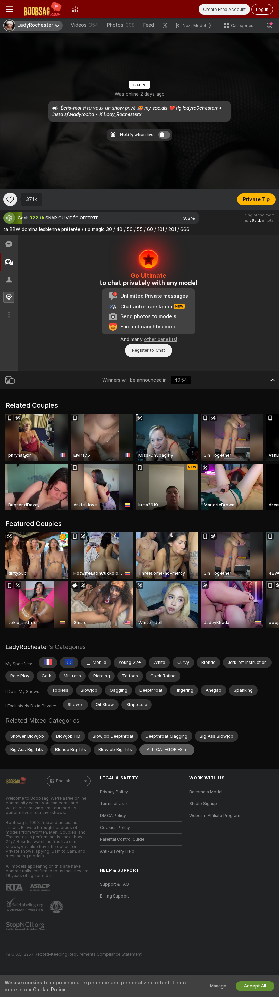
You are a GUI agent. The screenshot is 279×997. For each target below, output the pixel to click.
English (63, 781)
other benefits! (160, 339)
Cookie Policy (49, 989)
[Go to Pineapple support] (57, 907)
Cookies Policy (115, 827)
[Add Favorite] (10, 199)
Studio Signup (203, 803)
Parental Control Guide (122, 839)
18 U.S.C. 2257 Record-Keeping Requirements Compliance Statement (74, 954)
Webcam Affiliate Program (214, 815)
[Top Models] (75, 9)
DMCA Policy (113, 815)
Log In (262, 9)
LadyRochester (26, 646)
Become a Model (206, 792)
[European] (69, 662)
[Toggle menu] (9, 9)
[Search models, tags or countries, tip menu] (269, 25)
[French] (48, 662)
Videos (84, 25)
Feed (148, 25)
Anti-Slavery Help (117, 851)
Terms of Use (113, 803)
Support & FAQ (114, 884)
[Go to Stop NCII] (26, 926)
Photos (120, 25)
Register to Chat (148, 350)
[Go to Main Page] (42, 9)
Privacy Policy (114, 792)
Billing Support (114, 896)
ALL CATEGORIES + (167, 749)
